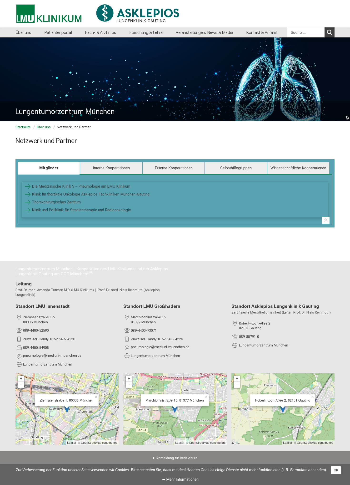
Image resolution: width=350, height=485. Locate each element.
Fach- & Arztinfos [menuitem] (100, 32)
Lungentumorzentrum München (47, 364)
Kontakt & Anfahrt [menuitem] (262, 32)
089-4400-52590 (36, 331)
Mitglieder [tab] (48, 168)
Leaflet (71, 442)
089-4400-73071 (144, 331)
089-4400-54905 (36, 348)
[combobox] (311, 32)
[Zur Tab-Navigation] (326, 220)
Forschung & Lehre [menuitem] (146, 32)
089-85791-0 (249, 337)
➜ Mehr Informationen (180, 479)
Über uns (44, 127)
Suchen (330, 32)
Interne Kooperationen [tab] (111, 168)
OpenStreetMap (91, 442)
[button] (52, 356)
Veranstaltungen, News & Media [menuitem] (204, 32)
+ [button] (21, 378)
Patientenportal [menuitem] (58, 32)
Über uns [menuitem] (23, 32)
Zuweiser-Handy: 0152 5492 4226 (49, 339)
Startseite (23, 127)
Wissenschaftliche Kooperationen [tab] (298, 168)
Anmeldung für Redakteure (176, 458)
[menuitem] (36, 32)
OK (336, 470)
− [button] (21, 384)
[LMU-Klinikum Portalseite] (44, 14)
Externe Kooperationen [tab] (174, 168)
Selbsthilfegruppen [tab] (236, 168)
